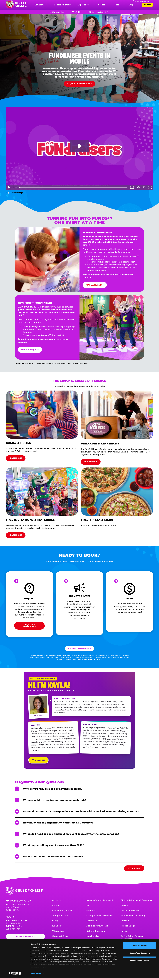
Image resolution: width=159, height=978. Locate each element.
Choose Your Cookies (138, 953)
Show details (35, 973)
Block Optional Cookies (139, 961)
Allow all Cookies (140, 945)
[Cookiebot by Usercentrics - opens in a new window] (15, 973)
